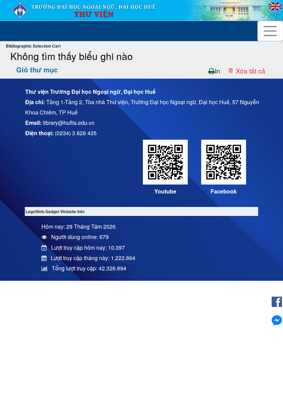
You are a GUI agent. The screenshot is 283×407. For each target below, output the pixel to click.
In (217, 70)
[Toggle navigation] (270, 31)
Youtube (165, 191)
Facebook (224, 191)
